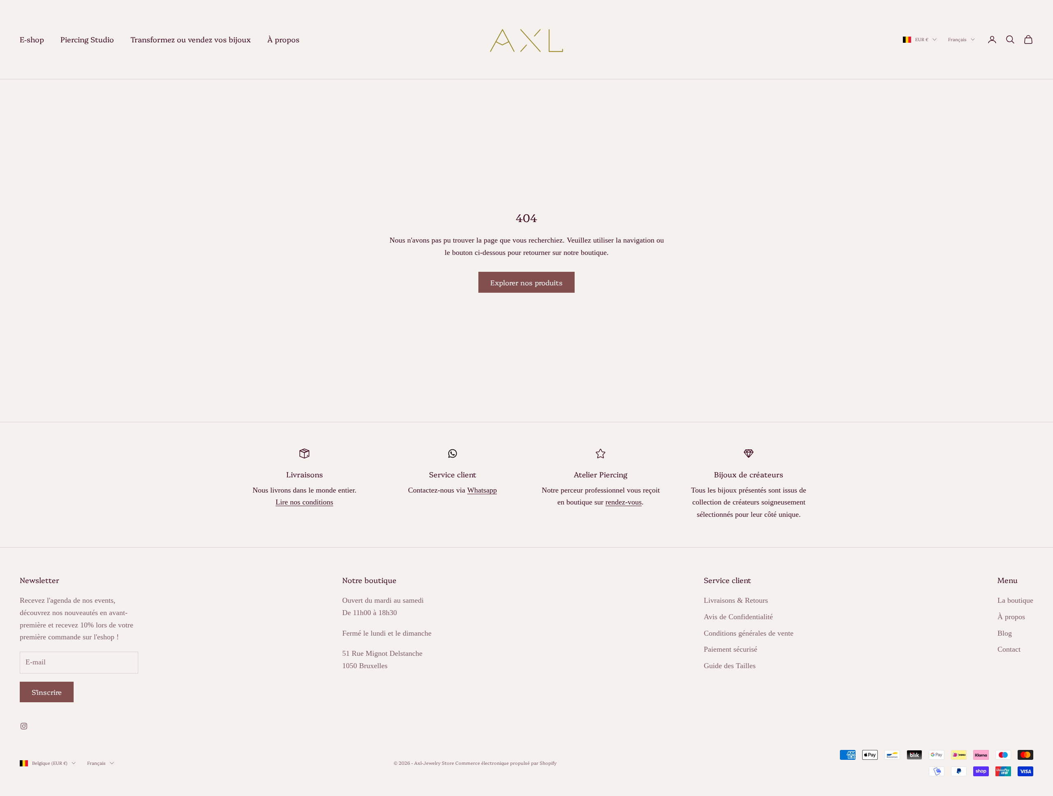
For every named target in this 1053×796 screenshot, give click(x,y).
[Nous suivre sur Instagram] (24, 726)
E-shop (32, 39)
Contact (1009, 649)
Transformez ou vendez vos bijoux (190, 39)
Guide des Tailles (730, 666)
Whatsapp (482, 490)
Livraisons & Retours (736, 600)
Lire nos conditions (304, 502)
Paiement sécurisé (730, 649)
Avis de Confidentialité (738, 617)
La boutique (1015, 600)
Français (957, 39)
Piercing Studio (87, 39)
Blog (1004, 633)
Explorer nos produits (526, 282)
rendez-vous (623, 502)
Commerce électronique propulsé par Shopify (506, 763)
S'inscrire (47, 691)
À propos (283, 39)
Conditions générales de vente (748, 633)
